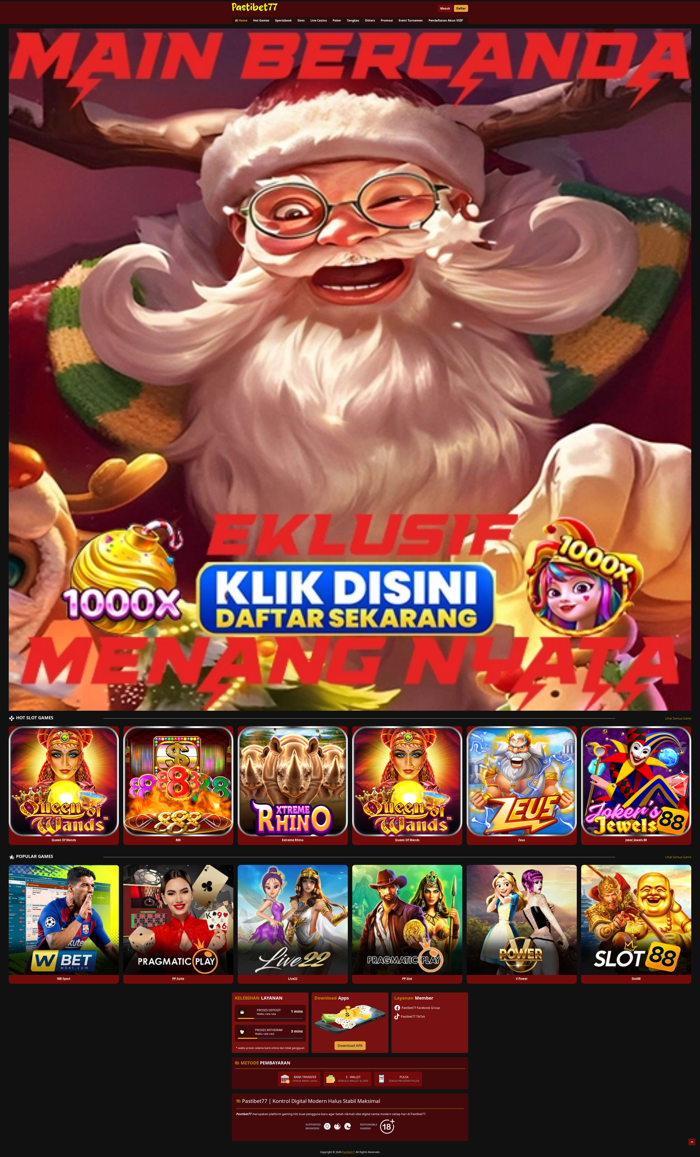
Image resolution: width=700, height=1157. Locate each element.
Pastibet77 (348, 1152)
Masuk (445, 8)
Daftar (461, 8)
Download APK (350, 1045)
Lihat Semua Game (678, 718)
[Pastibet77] (254, 6)
